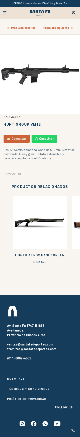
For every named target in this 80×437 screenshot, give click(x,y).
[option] (40, 74)
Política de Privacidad (26, 399)
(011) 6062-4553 (19, 358)
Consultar (18, 139)
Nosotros (16, 378)
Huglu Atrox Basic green (40, 255)
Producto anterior (22, 28)
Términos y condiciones (28, 389)
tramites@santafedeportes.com (31, 349)
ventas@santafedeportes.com (30, 344)
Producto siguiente (57, 28)
